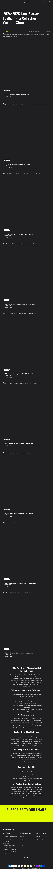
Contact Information (24, 839)
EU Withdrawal (39, 848)
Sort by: (30, 31)
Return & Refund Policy (41, 842)
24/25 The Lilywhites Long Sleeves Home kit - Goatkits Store (20, 373)
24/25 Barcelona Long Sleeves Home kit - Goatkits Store (19, 513)
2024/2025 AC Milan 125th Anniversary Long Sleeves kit (19, 234)
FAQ (37, 845)
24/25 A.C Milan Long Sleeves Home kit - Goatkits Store (19, 653)
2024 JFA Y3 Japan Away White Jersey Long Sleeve (17, 164)
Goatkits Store (18, 868)
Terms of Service (23, 851)
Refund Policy (23, 848)
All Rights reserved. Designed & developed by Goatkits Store (30, 868)
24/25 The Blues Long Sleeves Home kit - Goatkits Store (19, 443)
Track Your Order (39, 836)
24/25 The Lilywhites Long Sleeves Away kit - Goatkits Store (20, 304)
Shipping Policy (23, 842)
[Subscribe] (36, 817)
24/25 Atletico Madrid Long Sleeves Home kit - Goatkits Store (20, 583)
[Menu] (3, 2)
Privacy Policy (23, 845)
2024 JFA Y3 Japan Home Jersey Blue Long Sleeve (17, 94)
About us (22, 836)
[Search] (43, 2)
